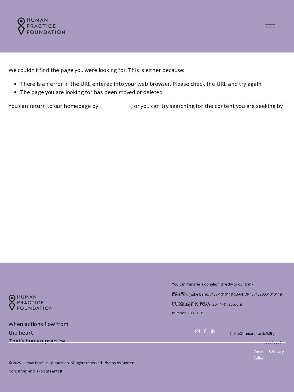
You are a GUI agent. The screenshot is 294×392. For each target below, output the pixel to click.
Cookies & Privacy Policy (269, 354)
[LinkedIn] (212, 331)
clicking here (115, 105)
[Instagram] (197, 331)
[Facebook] (205, 331)
